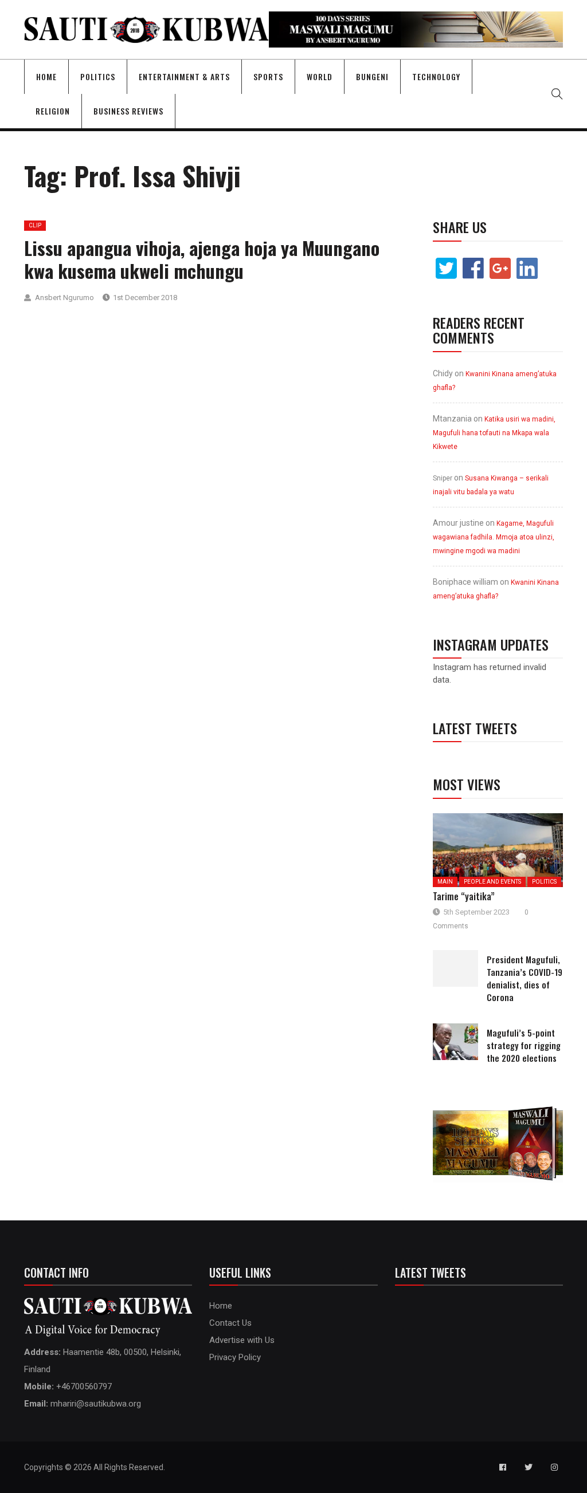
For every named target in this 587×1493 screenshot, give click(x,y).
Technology (436, 76)
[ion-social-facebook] (502, 1467)
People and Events (492, 882)
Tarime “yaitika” (464, 896)
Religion (53, 111)
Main (445, 882)
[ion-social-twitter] (528, 1467)
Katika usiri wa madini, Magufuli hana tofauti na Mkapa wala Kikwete (494, 433)
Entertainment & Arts (184, 76)
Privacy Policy (235, 1357)
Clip (35, 225)
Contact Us (230, 1323)
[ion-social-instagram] (554, 1467)
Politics (97, 76)
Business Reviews (128, 111)
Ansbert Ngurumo (64, 297)
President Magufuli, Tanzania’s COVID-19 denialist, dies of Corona (524, 978)
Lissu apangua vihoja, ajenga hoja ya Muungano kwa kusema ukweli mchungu (201, 259)
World (319, 76)
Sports (268, 76)
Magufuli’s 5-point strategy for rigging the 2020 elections (524, 1045)
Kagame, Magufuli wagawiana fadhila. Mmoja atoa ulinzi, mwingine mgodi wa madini (493, 537)
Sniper (442, 478)
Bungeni (372, 76)
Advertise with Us (242, 1340)
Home (46, 76)
